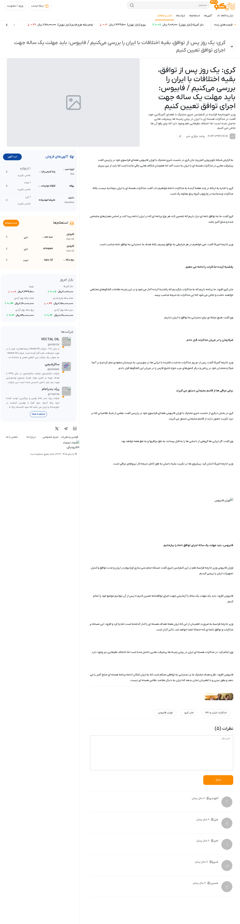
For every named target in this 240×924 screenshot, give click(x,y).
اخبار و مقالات (164, 15)
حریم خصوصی (50, 437)
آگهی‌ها (208, 15)
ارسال (218, 779)
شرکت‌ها (180, 15)
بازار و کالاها (227, 15)
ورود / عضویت (15, 6)
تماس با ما (12, 437)
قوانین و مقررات (69, 437)
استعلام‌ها (194, 15)
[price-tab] (6, 25)
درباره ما (31, 437)
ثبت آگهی (12, 156)
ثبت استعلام (11, 223)
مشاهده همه (38, 414)
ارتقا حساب (37, 6)
